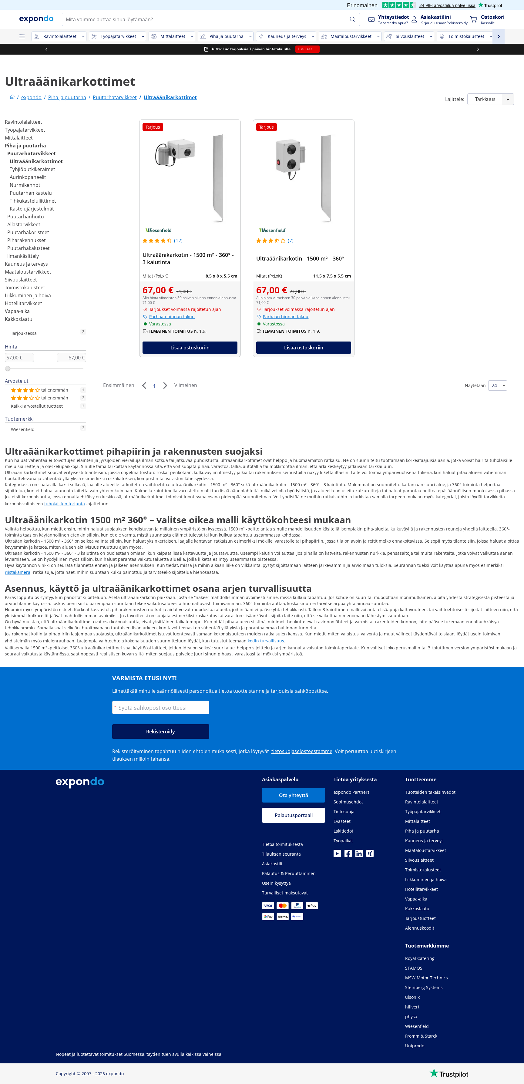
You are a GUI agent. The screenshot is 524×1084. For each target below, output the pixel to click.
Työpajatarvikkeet (25, 129)
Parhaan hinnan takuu (172, 316)
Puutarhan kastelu (31, 193)
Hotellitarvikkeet (23, 303)
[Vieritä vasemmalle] (46, 49)
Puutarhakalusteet (28, 248)
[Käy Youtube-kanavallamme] (337, 855)
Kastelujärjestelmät (32, 208)
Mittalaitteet (19, 137)
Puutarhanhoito (25, 216)
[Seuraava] (165, 385)
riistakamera (17, 572)
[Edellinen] (143, 385)
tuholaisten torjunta (64, 504)
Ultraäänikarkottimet (36, 161)
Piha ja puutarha (25, 145)
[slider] (7, 368)
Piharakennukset (26, 240)
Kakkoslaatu (18, 319)
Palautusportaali (294, 815)
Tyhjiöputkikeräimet (32, 169)
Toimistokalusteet (25, 287)
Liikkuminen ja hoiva (28, 295)
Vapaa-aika (17, 311)
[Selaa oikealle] (477, 49)
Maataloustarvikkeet (28, 271)
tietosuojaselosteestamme (301, 751)
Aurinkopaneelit (28, 177)
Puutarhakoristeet (28, 232)
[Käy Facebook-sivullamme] (348, 855)
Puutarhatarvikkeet (31, 153)
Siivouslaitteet (21, 279)
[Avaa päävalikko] (21, 36)
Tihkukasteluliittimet (33, 200)
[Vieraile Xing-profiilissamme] (370, 855)
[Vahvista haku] (352, 19)
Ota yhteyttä (293, 795)
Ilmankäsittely (23, 256)
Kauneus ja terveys (26, 264)
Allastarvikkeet (23, 224)
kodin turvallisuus (266, 641)
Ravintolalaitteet (23, 122)
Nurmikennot (25, 185)
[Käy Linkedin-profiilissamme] (359, 855)
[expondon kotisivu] (12, 97)
